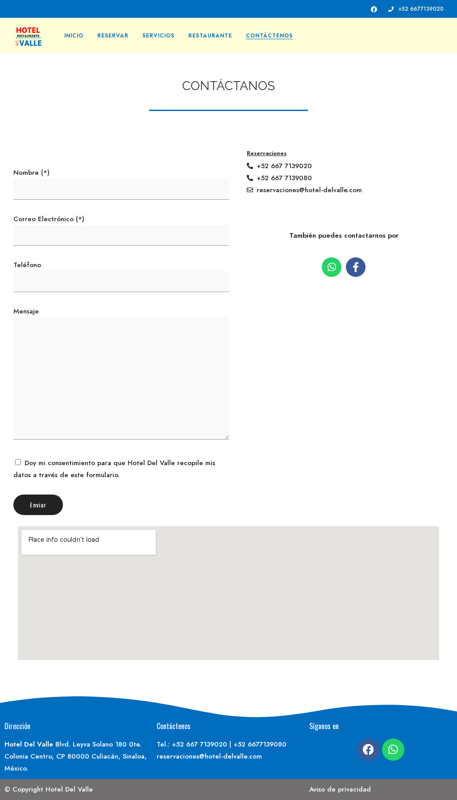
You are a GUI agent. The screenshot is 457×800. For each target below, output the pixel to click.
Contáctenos (269, 36)
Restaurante (210, 36)
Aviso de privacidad (340, 789)
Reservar (113, 36)
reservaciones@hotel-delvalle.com (209, 756)
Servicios (158, 36)
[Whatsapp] (331, 267)
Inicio (73, 36)
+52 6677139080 (260, 744)
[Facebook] (368, 749)
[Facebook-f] (356, 267)
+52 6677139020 (421, 9)
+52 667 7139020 (199, 744)
